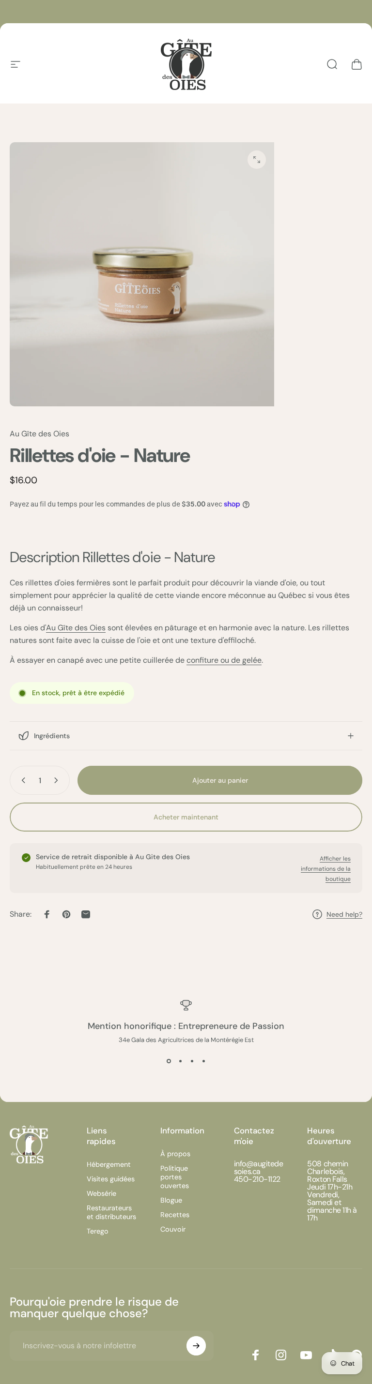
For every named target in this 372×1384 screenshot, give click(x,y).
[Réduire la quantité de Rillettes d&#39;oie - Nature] (21, 780)
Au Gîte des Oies (39, 434)
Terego (97, 1231)
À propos (175, 1153)
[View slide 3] (192, 1061)
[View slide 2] (180, 1061)
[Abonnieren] (196, 1345)
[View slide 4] (203, 1061)
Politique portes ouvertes (174, 1177)
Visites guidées (111, 1179)
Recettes (174, 1214)
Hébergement (109, 1164)
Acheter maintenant (186, 817)
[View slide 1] (168, 1061)
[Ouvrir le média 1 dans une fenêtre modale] (256, 159)
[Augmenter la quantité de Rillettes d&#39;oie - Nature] (58, 780)
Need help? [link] (344, 914)
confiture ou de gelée (224, 660)
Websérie (101, 1193)
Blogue (171, 1200)
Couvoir (173, 1229)
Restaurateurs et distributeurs (111, 1212)
